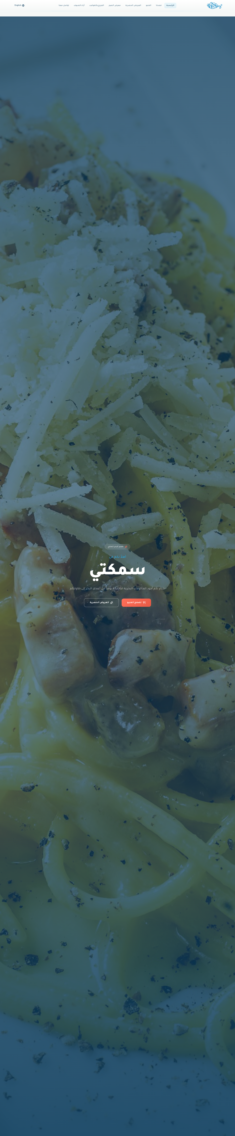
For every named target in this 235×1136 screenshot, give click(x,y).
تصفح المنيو (134, 602)
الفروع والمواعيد (96, 5)
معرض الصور (115, 5)
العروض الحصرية (133, 5)
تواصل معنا (64, 5)
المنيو (148, 5)
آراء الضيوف (79, 5)
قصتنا (159, 5)
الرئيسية (170, 5)
